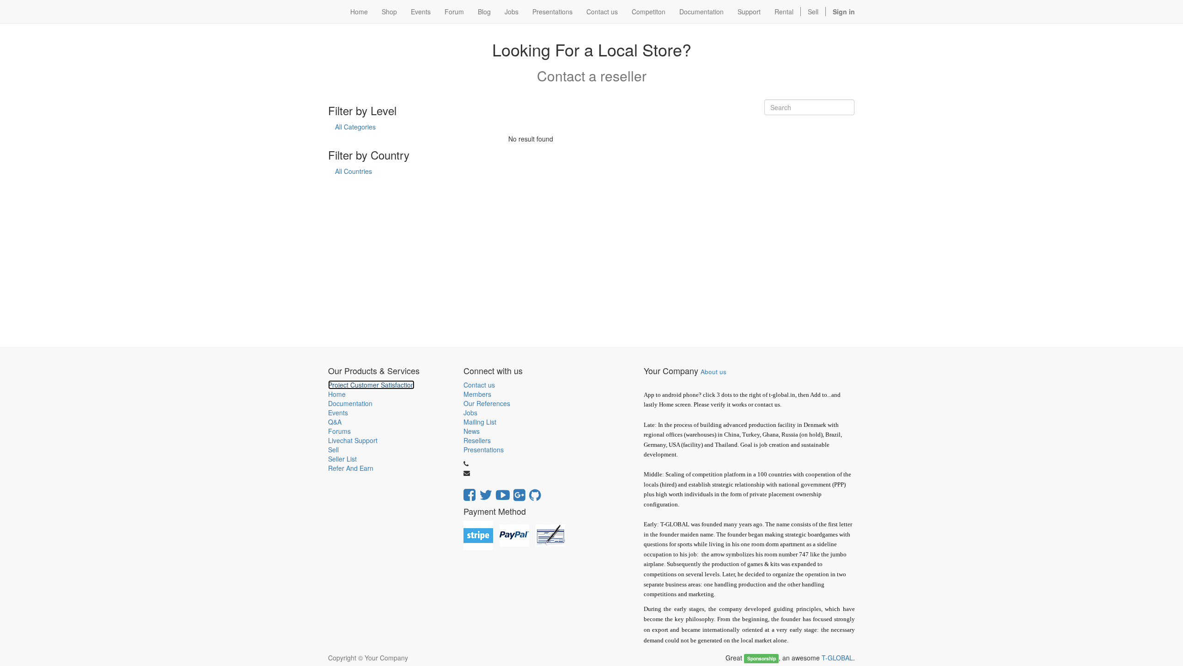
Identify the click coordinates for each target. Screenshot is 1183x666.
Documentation (350, 403)
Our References (486, 403)
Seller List (342, 458)
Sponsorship (761, 658)
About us (713, 371)
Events (338, 412)
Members (477, 394)
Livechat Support (353, 440)
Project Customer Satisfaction (371, 384)
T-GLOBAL (837, 657)
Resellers (477, 440)
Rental (783, 11)
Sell (813, 11)
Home (337, 394)
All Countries (353, 171)
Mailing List (479, 421)
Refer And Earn (350, 468)
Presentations (483, 449)
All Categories (355, 126)
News (471, 431)
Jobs (470, 412)
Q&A (334, 421)
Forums (339, 431)
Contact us (479, 384)
